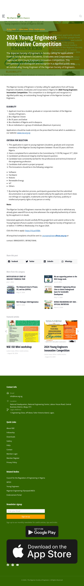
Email (12, 393)
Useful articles (39, 29)
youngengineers (54, 235)
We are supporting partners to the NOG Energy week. (65, 277)
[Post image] (48, 279)
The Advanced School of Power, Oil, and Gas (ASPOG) (27, 288)
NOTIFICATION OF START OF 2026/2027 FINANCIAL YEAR (16, 277)
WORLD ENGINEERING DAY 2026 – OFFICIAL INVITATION (65, 303)
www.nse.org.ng (23, 133)
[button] (15, 261)
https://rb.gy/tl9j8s (32, 230)
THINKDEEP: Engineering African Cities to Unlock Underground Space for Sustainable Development (65, 290)
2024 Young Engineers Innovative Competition (57, 348)
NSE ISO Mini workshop (19, 347)
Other (31, 29)
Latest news (23, 29)
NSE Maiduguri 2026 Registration (27, 302)
